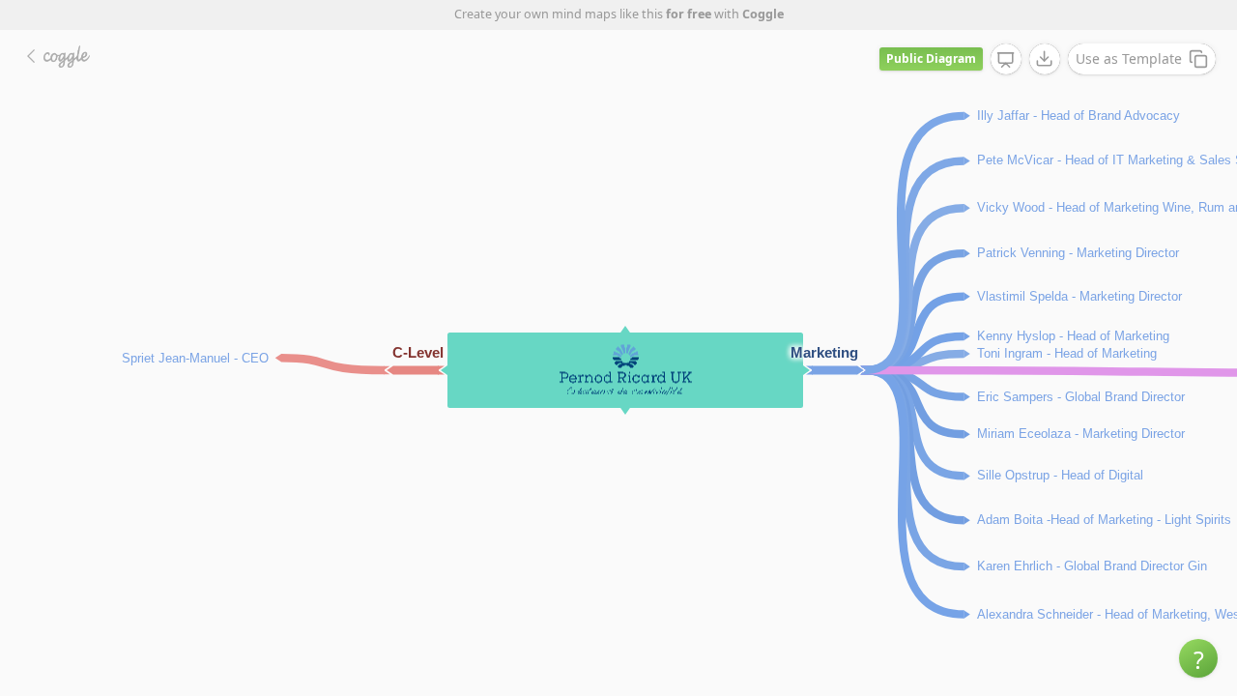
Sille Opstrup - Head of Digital (1060, 474)
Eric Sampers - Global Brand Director (1081, 396)
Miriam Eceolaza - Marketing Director (1081, 432)
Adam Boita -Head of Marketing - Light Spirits (1104, 518)
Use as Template (1129, 58)
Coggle (763, 14)
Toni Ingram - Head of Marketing (1067, 352)
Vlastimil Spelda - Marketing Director (1079, 295)
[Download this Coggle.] (1044, 59)
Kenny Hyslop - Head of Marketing (1073, 335)
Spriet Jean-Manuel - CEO (195, 357)
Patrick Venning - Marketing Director (1078, 252)
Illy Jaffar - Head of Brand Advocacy (1078, 114)
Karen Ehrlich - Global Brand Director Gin (1092, 565)
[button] (1198, 658)
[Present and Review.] (1006, 59)
